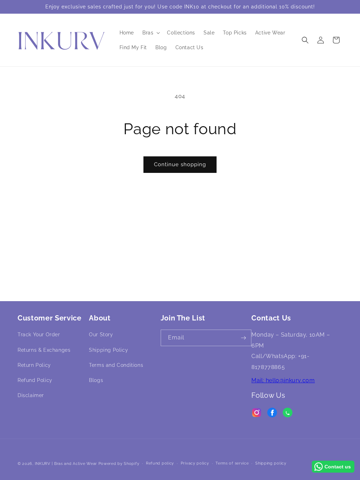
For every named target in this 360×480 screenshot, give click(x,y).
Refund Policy (35, 380)
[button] (150, 32)
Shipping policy (271, 463)
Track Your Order (39, 334)
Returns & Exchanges (44, 350)
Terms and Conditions (116, 365)
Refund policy (160, 463)
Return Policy (34, 365)
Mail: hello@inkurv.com (283, 380)
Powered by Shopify (119, 463)
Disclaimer (31, 395)
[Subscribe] (243, 338)
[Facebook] (272, 414)
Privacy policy (195, 463)
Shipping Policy (108, 350)
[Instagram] (256, 414)
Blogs (96, 380)
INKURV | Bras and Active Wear (66, 463)
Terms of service (232, 463)
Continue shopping (180, 164)
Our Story (101, 334)
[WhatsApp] (287, 414)
